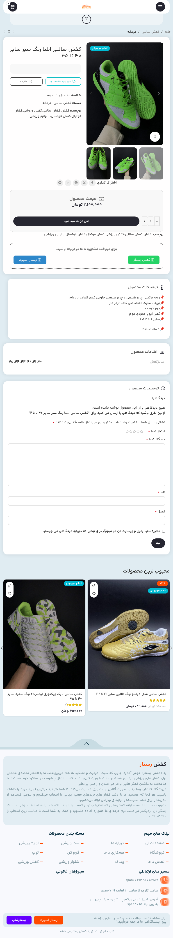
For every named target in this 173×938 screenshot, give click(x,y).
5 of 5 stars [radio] (127, 431)
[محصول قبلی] (13, 32)
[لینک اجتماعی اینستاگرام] (86, 19)
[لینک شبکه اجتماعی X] (84, 182)
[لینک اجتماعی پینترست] (76, 182)
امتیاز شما (156, 431)
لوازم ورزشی (39, 116)
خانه (168, 32)
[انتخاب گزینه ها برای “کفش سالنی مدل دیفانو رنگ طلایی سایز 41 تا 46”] (94, 586)
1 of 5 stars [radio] (141, 431)
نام (161, 492)
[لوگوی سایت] (86, 6)
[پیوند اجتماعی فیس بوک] (92, 182)
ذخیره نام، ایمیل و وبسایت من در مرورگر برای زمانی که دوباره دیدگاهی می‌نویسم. (101, 531)
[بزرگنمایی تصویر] (155, 137)
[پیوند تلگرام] (60, 182)
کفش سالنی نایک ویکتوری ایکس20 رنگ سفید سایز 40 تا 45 (45, 696)
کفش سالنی (150, 32)
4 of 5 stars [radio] (130, 431)
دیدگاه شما (155, 439)
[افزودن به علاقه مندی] (94, 594)
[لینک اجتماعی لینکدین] (68, 182)
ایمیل (160, 511)
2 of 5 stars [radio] (138, 431)
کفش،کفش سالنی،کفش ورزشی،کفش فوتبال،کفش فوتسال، (108, 234)
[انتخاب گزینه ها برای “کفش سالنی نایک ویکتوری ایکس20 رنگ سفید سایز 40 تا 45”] (10, 586)
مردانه (131, 32)
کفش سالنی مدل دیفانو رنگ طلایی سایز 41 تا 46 (131, 694)
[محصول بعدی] (4, 32)
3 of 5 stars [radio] (134, 431)
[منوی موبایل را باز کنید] (160, 6)
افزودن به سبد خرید (76, 221)
